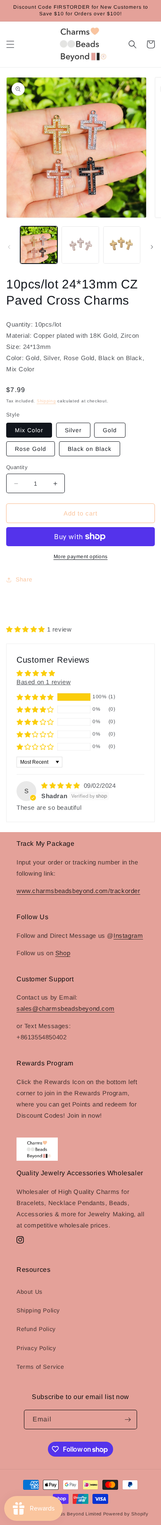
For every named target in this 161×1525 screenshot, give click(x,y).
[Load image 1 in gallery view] (38, 245)
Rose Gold (30, 448)
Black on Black (89, 448)
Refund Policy (36, 1329)
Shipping (46, 401)
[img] (61, 785)
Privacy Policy (36, 1348)
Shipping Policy (38, 1310)
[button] (10, 44)
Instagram (128, 935)
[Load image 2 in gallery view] (80, 245)
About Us (30, 1291)
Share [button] (24, 579)
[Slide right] (152, 247)
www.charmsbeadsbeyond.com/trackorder (78, 890)
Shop (62, 952)
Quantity (17, 467)
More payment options (81, 556)
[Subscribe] (127, 1419)
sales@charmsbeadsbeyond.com (65, 1008)
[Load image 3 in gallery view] (121, 245)
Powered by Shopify (126, 1513)
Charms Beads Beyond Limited (67, 1513)
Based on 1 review (44, 681)
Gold (110, 430)
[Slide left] (9, 247)
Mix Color (29, 430)
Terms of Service (40, 1366)
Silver (73, 430)
